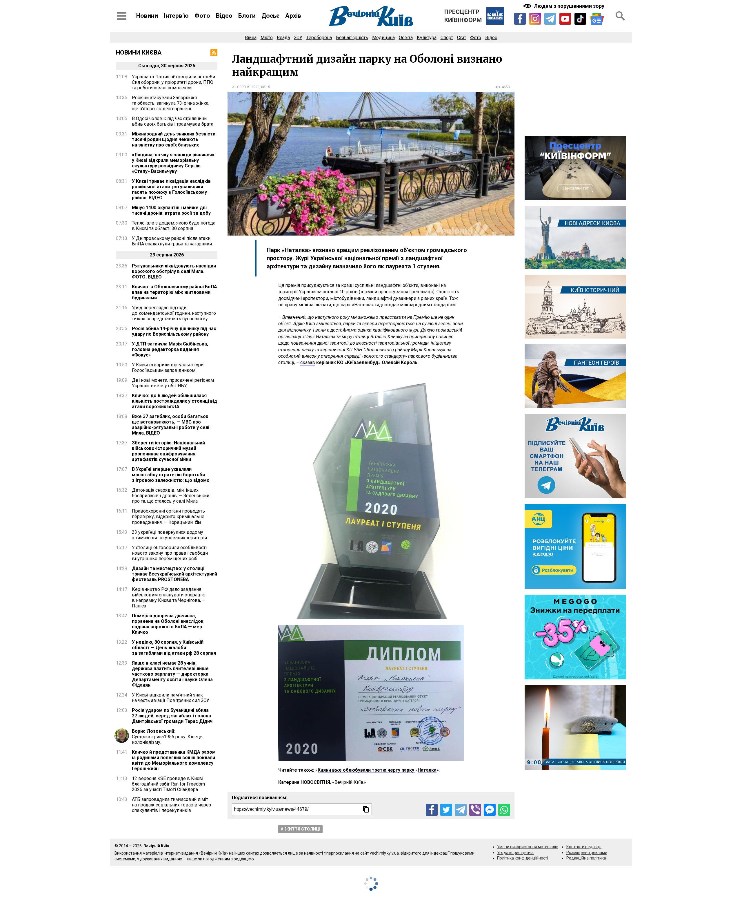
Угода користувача (515, 852)
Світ (461, 37)
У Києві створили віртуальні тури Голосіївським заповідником (167, 367)
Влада (283, 37)
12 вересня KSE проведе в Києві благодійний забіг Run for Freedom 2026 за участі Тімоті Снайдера (168, 784)
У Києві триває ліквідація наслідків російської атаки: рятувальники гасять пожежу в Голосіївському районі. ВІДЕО (171, 189)
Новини (147, 15)
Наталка (427, 770)
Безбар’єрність (352, 37)
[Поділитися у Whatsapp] (504, 810)
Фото (202, 15)
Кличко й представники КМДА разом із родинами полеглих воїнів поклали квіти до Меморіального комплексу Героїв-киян (174, 760)
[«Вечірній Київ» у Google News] (597, 19)
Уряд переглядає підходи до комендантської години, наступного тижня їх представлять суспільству (174, 313)
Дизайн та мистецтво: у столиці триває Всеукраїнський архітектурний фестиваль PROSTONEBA (174, 574)
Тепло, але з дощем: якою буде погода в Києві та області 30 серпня (173, 225)
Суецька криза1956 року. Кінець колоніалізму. (167, 736)
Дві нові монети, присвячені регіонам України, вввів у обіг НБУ (173, 382)
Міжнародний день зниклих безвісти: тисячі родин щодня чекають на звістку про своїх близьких (174, 139)
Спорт (447, 37)
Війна (251, 37)
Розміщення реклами (586, 852)
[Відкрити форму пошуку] (620, 16)
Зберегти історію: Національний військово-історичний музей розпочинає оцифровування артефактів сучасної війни (168, 451)
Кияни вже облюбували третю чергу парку (366, 770)
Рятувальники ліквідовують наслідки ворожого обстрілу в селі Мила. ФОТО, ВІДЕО (174, 271)
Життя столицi (302, 829)
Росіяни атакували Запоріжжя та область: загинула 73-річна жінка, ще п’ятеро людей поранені (170, 103)
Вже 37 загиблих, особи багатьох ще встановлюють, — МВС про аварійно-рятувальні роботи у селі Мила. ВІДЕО (170, 425)
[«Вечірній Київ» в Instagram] (535, 19)
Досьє (270, 15)
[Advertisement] (575, 89)
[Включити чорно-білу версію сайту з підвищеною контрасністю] (564, 5)
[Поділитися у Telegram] (461, 810)
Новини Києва (139, 52)
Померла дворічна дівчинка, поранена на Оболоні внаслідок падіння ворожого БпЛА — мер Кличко (167, 624)
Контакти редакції (583, 846)
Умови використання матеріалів (527, 846)
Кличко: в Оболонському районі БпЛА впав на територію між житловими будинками (174, 292)
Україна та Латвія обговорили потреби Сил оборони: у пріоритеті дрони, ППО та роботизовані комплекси (173, 82)
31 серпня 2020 (245, 87)
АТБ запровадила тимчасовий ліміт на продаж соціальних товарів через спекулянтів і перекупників (171, 805)
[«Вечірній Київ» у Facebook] (520, 19)
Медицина (383, 37)
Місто (267, 37)
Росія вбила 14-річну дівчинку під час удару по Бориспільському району (174, 331)
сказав (307, 362)
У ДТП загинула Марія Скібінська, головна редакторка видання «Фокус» (170, 349)
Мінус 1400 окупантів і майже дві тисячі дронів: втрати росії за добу (171, 210)
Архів (293, 15)
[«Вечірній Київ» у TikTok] (580, 19)
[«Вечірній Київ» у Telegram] (550, 19)
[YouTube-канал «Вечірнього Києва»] (565, 19)
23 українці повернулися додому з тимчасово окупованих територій (169, 534)
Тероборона (319, 37)
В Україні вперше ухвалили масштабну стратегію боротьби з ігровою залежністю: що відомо (171, 474)
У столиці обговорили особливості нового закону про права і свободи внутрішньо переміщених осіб (170, 553)
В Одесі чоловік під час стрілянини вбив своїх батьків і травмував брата (172, 121)
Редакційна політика (586, 858)
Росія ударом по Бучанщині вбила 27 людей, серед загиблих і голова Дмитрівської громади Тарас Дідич (172, 716)
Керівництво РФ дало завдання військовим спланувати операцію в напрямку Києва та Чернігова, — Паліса (168, 598)
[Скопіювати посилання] (366, 809)
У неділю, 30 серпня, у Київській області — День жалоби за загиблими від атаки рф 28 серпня (174, 647)
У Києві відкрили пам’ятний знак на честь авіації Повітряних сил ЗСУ (170, 697)
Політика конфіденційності (522, 858)
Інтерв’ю (176, 15)
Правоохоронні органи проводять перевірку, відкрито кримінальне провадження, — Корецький (168, 516)
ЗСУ (298, 37)
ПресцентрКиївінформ (463, 15)
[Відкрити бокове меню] (122, 16)
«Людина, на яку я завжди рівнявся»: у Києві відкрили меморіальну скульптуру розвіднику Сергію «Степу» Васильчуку (173, 163)
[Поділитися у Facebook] (432, 810)
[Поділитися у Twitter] (446, 810)
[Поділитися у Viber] (475, 810)
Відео (224, 15)
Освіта (406, 37)
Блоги (247, 15)
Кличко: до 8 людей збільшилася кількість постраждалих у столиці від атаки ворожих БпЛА (174, 401)
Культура (427, 37)
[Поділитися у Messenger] (490, 810)
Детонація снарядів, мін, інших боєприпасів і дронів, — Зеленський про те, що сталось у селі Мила (170, 495)
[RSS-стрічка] (213, 52)
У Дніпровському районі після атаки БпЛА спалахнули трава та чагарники (172, 241)
